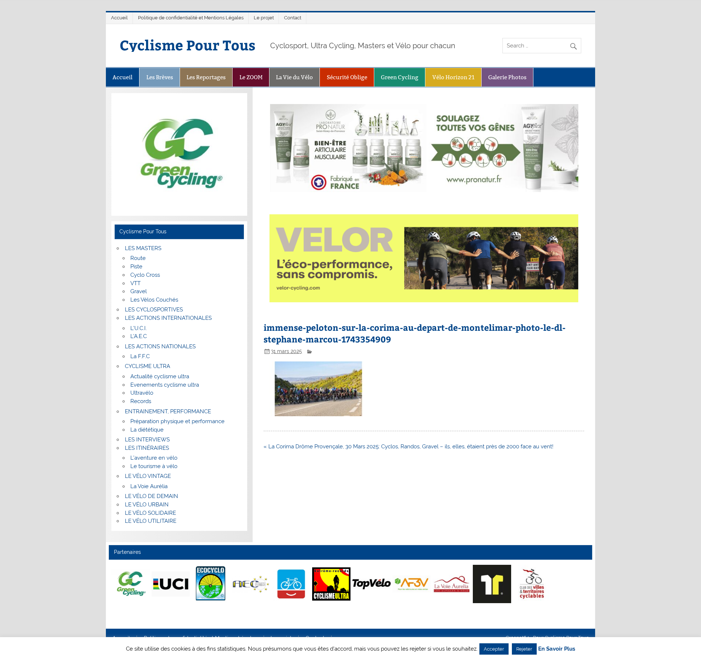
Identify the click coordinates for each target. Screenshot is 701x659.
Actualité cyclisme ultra (159, 376)
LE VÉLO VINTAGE (148, 476)
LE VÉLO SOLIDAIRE (150, 513)
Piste (136, 266)
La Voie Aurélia (149, 486)
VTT (135, 283)
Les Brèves (159, 77)
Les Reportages (206, 77)
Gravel (138, 291)
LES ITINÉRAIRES (147, 448)
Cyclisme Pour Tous (188, 44)
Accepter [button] (494, 649)
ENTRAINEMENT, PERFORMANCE (168, 411)
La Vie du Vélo (294, 77)
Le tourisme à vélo (153, 466)
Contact (292, 17)
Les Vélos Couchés (154, 299)
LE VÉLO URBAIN (147, 504)
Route (138, 258)
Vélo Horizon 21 (453, 77)
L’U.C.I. (138, 328)
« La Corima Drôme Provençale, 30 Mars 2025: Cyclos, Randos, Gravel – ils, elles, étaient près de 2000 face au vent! (408, 446)
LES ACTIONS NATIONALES (160, 346)
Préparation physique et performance (177, 421)
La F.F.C (140, 356)
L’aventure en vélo (153, 458)
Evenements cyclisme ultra (164, 385)
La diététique (147, 429)
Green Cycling (399, 77)
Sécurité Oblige (347, 77)
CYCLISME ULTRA (147, 366)
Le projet (264, 17)
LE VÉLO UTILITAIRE (150, 521)
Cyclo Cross (145, 275)
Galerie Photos (507, 77)
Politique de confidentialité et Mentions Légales (191, 17)
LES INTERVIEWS (147, 439)
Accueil (119, 17)
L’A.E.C (138, 336)
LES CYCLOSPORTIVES (154, 309)
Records (140, 401)
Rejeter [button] (524, 649)
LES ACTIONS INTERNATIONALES (168, 318)
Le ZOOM (251, 77)
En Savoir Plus (556, 649)
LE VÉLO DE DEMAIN (151, 496)
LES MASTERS (143, 248)
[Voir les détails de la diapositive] (130, 583)
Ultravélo (141, 393)
